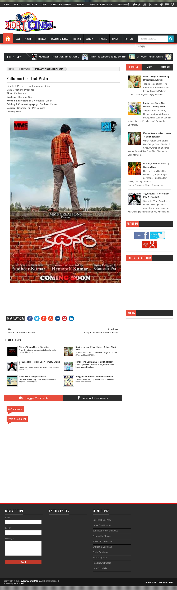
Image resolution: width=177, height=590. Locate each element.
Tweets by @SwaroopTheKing (61, 519)
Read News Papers (102, 563)
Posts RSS (151, 582)
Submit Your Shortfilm (61, 4)
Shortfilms (24, 69)
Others (141, 46)
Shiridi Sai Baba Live (102, 547)
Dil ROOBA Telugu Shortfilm (137, 57)
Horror (77, 38)
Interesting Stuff (100, 557)
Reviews (116, 38)
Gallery (89, 38)
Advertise (80, 4)
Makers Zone (123, 4)
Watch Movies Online (103, 541)
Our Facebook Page (102, 520)
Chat (44, 4)
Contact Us (32, 4)
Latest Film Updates (102, 525)
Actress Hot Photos (101, 536)
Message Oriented (59, 38)
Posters (129, 38)
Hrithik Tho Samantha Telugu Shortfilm (95, 57)
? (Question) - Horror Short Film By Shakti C (46, 57)
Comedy (29, 38)
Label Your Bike (100, 568)
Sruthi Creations (100, 552)
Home (6, 4)
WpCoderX (19, 583)
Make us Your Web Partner (101, 4)
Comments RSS (166, 582)
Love (18, 38)
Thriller (42, 38)
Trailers (103, 38)
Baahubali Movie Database (105, 531)
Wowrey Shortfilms (30, 581)
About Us (18, 4)
